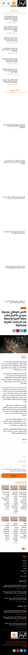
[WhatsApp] (14, 330)
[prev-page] (25, 549)
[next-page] (23, 549)
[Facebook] (24, 330)
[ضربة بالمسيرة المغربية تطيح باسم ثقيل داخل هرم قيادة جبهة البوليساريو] (22, 50)
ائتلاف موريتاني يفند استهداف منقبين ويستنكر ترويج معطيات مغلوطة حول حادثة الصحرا (9, 80)
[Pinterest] (17, 330)
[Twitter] (21, 330)
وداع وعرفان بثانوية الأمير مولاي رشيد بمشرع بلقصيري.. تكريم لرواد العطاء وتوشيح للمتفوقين (10, 18)
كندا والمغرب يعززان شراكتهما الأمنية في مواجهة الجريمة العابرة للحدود (9, 70)
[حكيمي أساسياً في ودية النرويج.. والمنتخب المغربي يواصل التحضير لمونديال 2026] (22, 61)
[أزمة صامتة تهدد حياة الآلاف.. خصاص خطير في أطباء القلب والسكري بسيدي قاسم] (22, 40)
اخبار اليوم (15, 22)
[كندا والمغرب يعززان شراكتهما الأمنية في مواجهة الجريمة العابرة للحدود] (22, 71)
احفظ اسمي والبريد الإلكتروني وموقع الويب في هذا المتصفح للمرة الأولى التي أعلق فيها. (14, 470)
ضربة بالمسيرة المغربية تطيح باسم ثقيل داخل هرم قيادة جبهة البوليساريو (9, 49)
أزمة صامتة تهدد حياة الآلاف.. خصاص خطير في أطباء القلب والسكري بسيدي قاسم (10, 39)
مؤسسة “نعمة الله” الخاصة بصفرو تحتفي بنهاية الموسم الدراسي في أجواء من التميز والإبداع (10, 29)
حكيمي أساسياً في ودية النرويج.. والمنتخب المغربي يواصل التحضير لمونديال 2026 (9, 60)
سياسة (15, 53)
